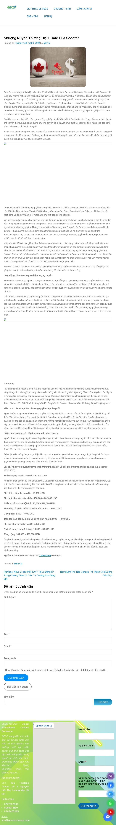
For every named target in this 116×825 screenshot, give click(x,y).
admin (47, 42)
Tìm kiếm (9, 696)
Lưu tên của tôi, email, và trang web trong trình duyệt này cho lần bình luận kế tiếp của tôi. (56, 670)
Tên (7, 634)
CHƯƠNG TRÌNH (62, 8)
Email (7, 646)
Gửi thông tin (89, 805)
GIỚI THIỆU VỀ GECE (37, 8)
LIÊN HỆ (48, 16)
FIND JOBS (32, 16)
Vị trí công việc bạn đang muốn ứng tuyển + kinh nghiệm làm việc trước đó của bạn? (95, 782)
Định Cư (18, 563)
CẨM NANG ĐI (84, 8)
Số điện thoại (86, 745)
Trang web (10, 658)
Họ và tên (85, 729)
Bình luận (10, 597)
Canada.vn (45, 555)
